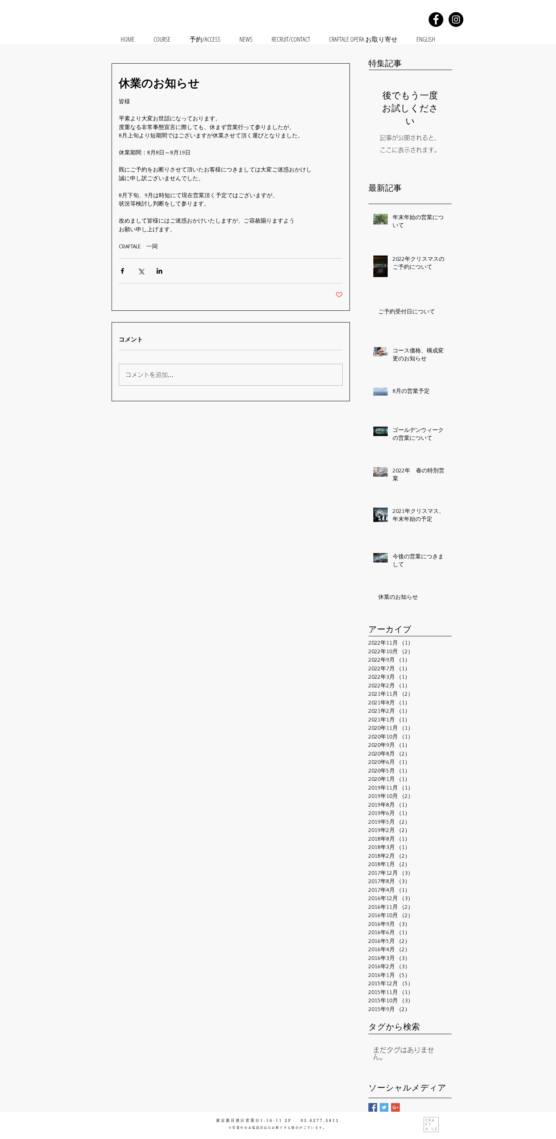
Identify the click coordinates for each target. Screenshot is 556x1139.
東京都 (223, 1120)
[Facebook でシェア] (122, 270)
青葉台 (252, 1120)
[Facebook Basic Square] (372, 1107)
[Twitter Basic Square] (384, 1107)
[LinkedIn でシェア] (159, 270)
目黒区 (238, 1120)
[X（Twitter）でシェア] (140, 270)
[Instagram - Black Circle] (456, 19)
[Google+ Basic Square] (395, 1107)
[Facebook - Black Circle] (436, 19)
